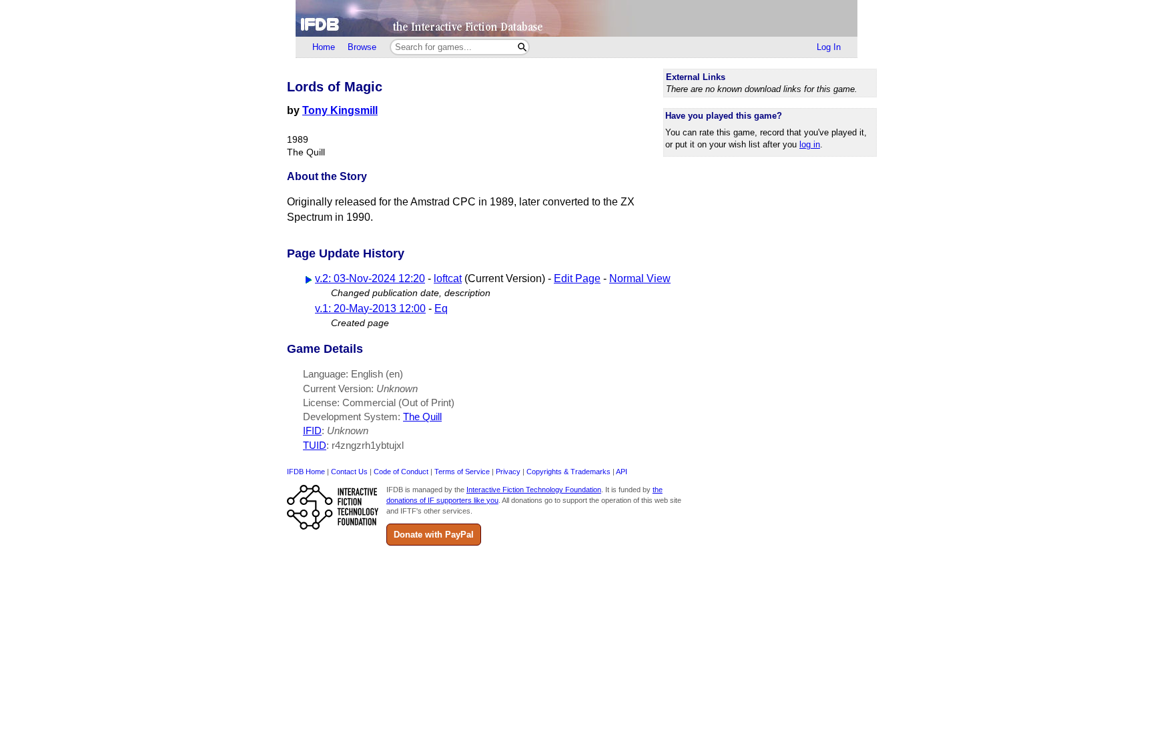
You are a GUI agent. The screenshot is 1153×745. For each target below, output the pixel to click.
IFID (312, 430)
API (621, 472)
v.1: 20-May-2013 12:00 (370, 308)
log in (809, 144)
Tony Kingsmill (340, 110)
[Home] (576, 18)
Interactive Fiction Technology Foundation (533, 490)
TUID (314, 445)
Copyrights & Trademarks (568, 472)
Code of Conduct (401, 472)
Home (323, 47)
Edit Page (577, 278)
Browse (362, 47)
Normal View (640, 278)
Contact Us (349, 472)
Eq (441, 308)
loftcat (448, 278)
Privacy (508, 472)
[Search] (522, 47)
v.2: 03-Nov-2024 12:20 (370, 278)
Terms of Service (462, 472)
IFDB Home (306, 472)
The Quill (422, 416)
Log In (829, 47)
